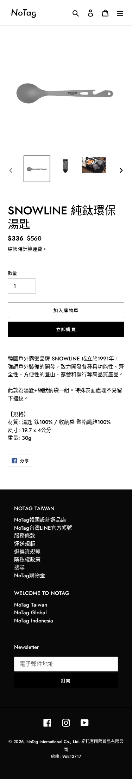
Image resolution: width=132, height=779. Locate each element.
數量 (12, 273)
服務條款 (24, 536)
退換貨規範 (27, 551)
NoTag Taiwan (30, 605)
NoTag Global (30, 612)
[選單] (120, 12)
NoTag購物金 (29, 575)
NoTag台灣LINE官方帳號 (43, 528)
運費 (37, 248)
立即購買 (66, 329)
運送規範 (24, 544)
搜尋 (19, 567)
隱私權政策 (27, 560)
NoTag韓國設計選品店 (40, 520)
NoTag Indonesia (33, 621)
